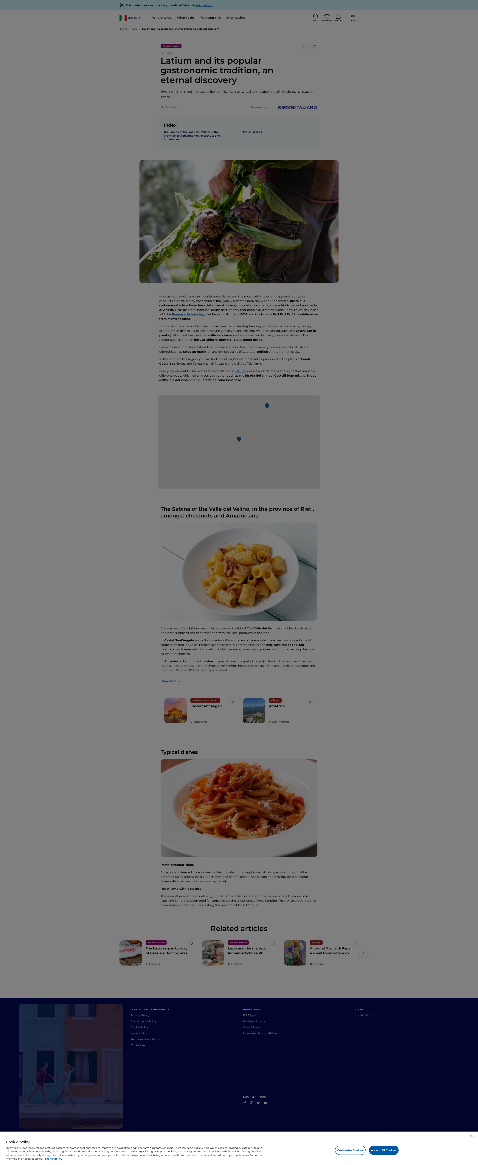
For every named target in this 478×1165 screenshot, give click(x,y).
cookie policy (53, 1158)
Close (472, 1136)
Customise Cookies (350, 1150)
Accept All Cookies (384, 1150)
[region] (239, 1148)
